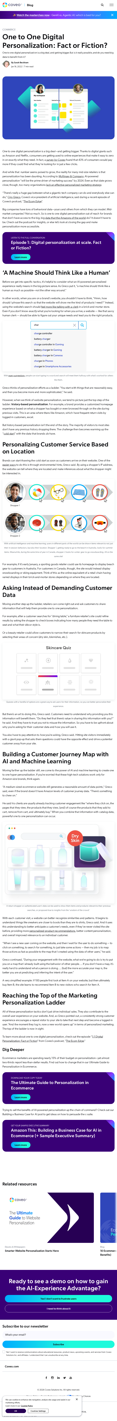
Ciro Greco (14, 197)
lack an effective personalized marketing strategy (73, 184)
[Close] (76, 1399)
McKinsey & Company (71, 176)
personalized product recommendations (52, 930)
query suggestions (16, 375)
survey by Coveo (55, 159)
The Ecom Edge (32, 201)
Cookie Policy (27, 1405)
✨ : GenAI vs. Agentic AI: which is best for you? (57, 15)
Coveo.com (12, 1366)
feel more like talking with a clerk (59, 306)
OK (15, 1411)
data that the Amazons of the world (65, 217)
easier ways (9, 464)
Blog (30, 5)
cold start (9, 433)
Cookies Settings (38, 1411)
